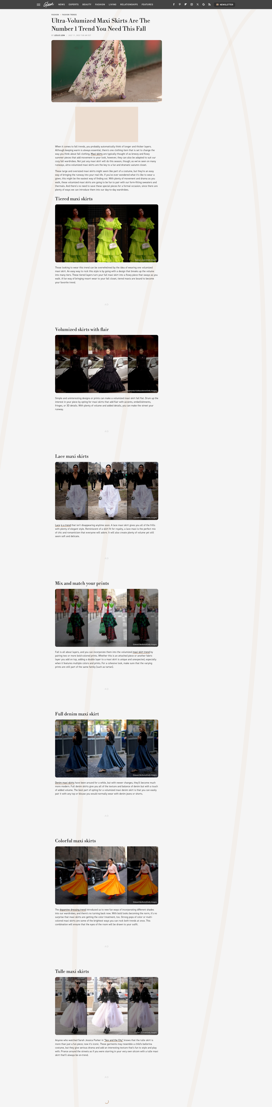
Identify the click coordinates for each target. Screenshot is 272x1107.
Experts (74, 4)
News (61, 4)
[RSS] (209, 5)
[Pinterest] (179, 5)
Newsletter (226, 4)
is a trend (66, 525)
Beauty (86, 4)
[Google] (203, 5)
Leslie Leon (59, 35)
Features (147, 4)
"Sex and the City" (113, 1040)
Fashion (100, 4)
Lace (57, 525)
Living (112, 4)
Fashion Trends (69, 15)
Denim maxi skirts (64, 782)
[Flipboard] (185, 5)
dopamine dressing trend (73, 909)
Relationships (129, 4)
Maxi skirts (97, 154)
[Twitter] (197, 5)
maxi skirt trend (141, 652)
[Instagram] (191, 5)
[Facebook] (173, 5)
